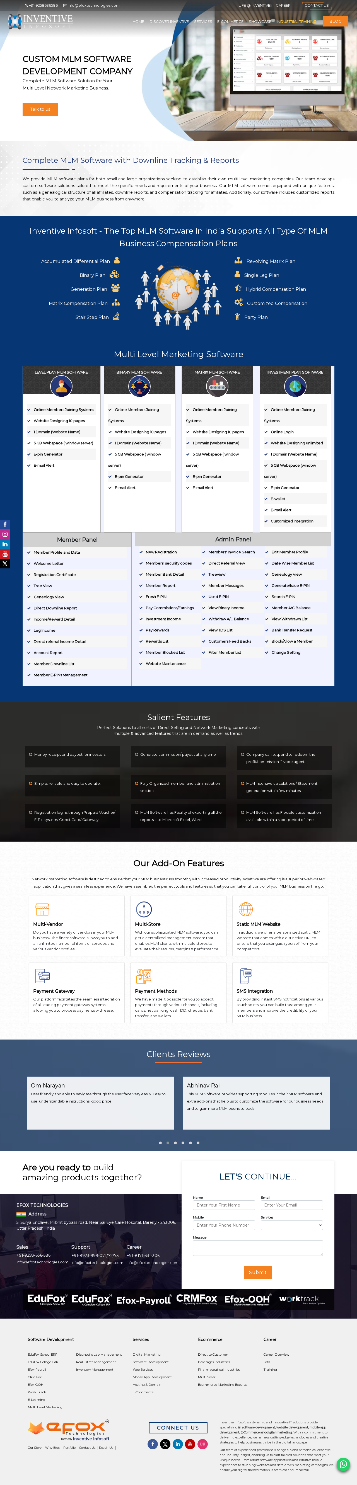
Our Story (35, 1448)
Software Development (151, 1362)
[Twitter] (5, 563)
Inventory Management (95, 1370)
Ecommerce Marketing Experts (222, 1385)
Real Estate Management (96, 1362)
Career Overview (276, 1354)
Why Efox (52, 1448)
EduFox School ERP (42, 1354)
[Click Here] (83, 1431)
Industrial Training (296, 21)
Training (270, 1370)
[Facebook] (5, 524)
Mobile (198, 1217)
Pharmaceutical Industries (219, 1370)
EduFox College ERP (43, 1362)
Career (283, 5)
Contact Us (317, 5)
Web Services (143, 1370)
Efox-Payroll (37, 1370)
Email (265, 1197)
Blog (336, 21)
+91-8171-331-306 (143, 1255)
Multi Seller (207, 1377)
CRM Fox (35, 1377)
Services (203, 21)
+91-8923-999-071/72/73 (95, 1255)
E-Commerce (230, 21)
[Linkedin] (5, 544)
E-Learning (36, 1400)
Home (138, 21)
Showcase (260, 21)
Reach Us (106, 1448)
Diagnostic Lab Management (99, 1354)
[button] (159, 1140)
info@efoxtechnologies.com (42, 1262)
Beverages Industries (214, 1362)
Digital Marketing (147, 1354)
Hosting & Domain (147, 1385)
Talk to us (40, 109)
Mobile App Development (152, 1377)
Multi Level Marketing (45, 1407)
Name (198, 1197)
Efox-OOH (36, 1385)
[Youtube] (5, 554)
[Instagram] (5, 534)
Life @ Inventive (254, 5)
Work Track (37, 1392)
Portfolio (69, 1448)
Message (199, 1237)
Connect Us (178, 1428)
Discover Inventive (169, 21)
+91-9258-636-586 (33, 1255)
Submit (258, 1272)
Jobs (267, 1362)
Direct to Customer (213, 1354)
